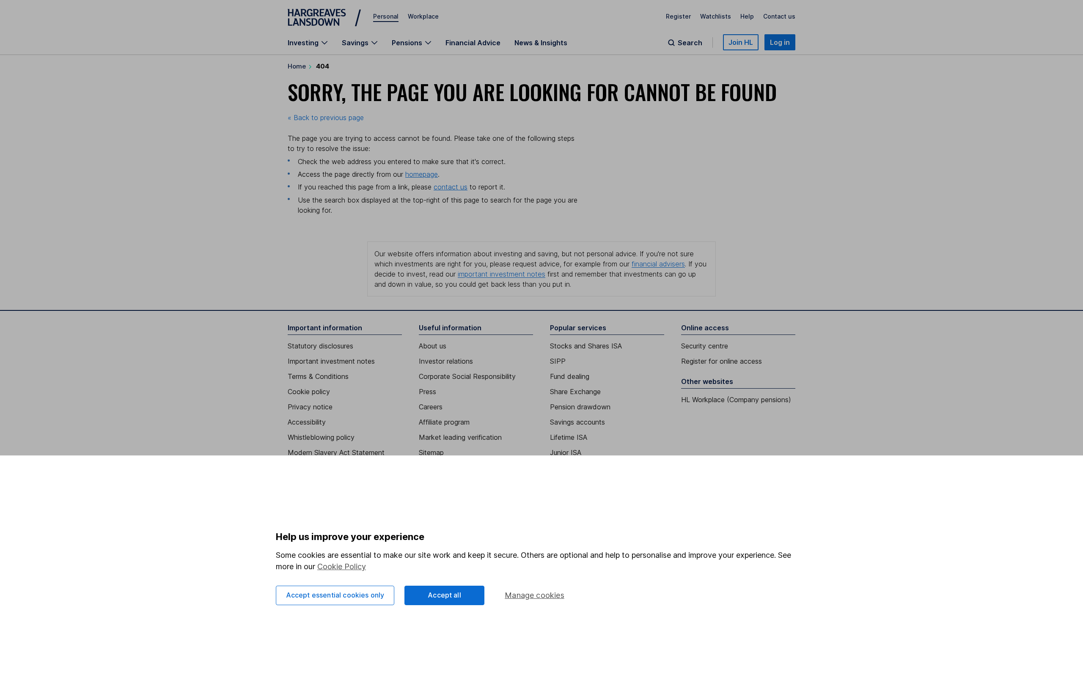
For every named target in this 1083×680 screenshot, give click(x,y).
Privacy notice (310, 407)
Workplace (423, 16)
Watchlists (715, 16)
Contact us (779, 16)
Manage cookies (534, 595)
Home (297, 66)
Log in (780, 42)
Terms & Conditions (318, 376)
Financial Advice (472, 42)
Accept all (444, 595)
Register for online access (721, 361)
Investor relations (446, 361)
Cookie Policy (341, 566)
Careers (431, 407)
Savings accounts (577, 422)
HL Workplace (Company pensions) (736, 399)
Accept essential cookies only (335, 595)
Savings (355, 42)
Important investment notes (331, 361)
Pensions (407, 42)
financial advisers (658, 264)
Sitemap (431, 452)
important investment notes (501, 274)
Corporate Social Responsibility (467, 376)
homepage (421, 174)
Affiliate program (444, 422)
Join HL (740, 42)
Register (678, 16)
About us (432, 346)
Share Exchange (575, 391)
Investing (303, 42)
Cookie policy (309, 391)
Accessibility (307, 422)
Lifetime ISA (568, 437)
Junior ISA (565, 452)
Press (427, 391)
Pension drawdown (580, 407)
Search (690, 42)
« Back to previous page (326, 117)
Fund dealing (569, 376)
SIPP (558, 361)
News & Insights (540, 42)
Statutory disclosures (320, 346)
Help (747, 16)
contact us (450, 187)
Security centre (704, 346)
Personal (386, 16)
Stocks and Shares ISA (586, 346)
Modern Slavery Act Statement (336, 452)
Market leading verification (460, 437)
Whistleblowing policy (321, 437)
